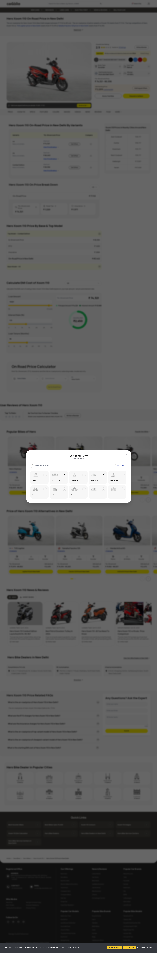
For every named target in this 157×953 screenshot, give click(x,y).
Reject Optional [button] (129, 947)
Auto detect (121, 465)
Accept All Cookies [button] (114, 947)
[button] (144, 947)
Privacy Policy (73, 947)
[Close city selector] (127, 454)
